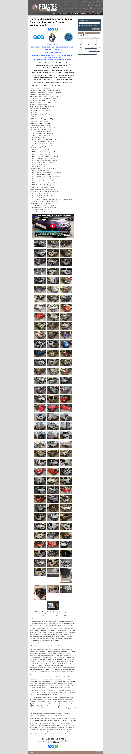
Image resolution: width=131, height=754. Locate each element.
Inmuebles (65, 13)
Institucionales (57, 13)
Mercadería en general (95, 13)
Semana (92, 32)
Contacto (93, 752)
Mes (87, 32)
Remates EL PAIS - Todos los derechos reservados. (46, 752)
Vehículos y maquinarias (80, 13)
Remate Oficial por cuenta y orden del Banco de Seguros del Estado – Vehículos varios (51, 22)
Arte (71, 13)
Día (97, 32)
